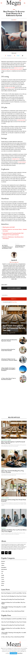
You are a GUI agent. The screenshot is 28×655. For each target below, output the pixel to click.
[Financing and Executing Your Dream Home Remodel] (23, 350)
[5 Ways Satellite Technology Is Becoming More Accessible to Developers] (23, 369)
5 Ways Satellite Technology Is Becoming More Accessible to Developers (8, 369)
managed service (15, 159)
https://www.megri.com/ (14, 262)
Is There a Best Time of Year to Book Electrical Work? (8, 379)
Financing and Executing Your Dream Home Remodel (8, 350)
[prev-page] (22, 308)
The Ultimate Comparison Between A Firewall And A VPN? (7, 247)
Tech (14, 9)
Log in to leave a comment (14, 288)
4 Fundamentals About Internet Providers (20, 246)
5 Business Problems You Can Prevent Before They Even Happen (9, 359)
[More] (22, 55)
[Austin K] (14, 255)
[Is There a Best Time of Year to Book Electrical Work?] (23, 379)
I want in (13, 298)
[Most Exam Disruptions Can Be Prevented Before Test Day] (14, 320)
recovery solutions (22, 162)
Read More (19, 653)
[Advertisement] (14, 399)
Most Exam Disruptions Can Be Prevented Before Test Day (14, 328)
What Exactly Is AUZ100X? (9, 227)
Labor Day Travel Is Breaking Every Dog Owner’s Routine (9, 340)
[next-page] (24, 308)
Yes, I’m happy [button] (13, 653)
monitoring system (21, 120)
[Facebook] (2, 552)
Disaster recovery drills (10, 87)
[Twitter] (9, 552)
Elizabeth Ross (5, 332)
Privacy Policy (14, 302)
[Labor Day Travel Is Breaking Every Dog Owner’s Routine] (23, 340)
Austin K (14, 19)
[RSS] (6, 552)
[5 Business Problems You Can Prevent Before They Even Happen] (23, 359)
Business (3, 528)
